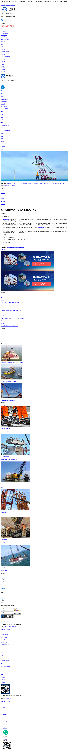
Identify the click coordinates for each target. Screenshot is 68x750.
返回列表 (3, 249)
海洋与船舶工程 (10, 247)
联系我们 (12, 5)
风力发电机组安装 (5, 39)
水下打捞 (3, 36)
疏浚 (2, 44)
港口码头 (30, 183)
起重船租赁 (3, 31)
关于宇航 (8, 5)
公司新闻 (3, 66)
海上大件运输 (4, 37)
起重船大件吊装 (4, 33)
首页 (2, 28)
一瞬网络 (8, 629)
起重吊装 (9, 183)
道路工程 (3, 54)
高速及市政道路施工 (5, 56)
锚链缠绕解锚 (4, 35)
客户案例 (3, 61)
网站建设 (3, 629)
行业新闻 (3, 68)
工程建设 (41, 183)
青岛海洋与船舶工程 (19, 247)
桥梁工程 (3, 49)
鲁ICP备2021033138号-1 (10, 626)
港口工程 (3, 41)
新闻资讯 (3, 64)
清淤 (2, 45)
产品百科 (3, 69)
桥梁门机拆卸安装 (5, 51)
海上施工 (14, 183)
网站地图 (3, 5)
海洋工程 (46, 183)
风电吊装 (35, 183)
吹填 (2, 46)
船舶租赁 (25, 183)
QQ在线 (5, 739)
